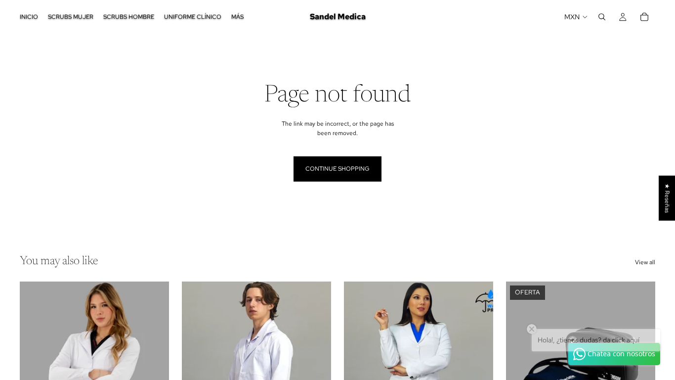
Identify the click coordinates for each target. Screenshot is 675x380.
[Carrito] (644, 17)
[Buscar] (602, 17)
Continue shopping (337, 169)
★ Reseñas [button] (667, 198)
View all (645, 262)
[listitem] (237, 16)
